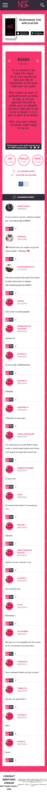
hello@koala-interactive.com (35, 782)
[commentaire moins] (11, 228)
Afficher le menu (5, 5)
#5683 (23, 60)
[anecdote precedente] (9, 60)
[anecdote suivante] (37, 60)
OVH (26, 784)
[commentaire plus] (7, 228)
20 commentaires (26, 171)
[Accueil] (26, 5)
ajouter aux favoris (25, 175)
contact (9, 776)
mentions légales (9, 781)
